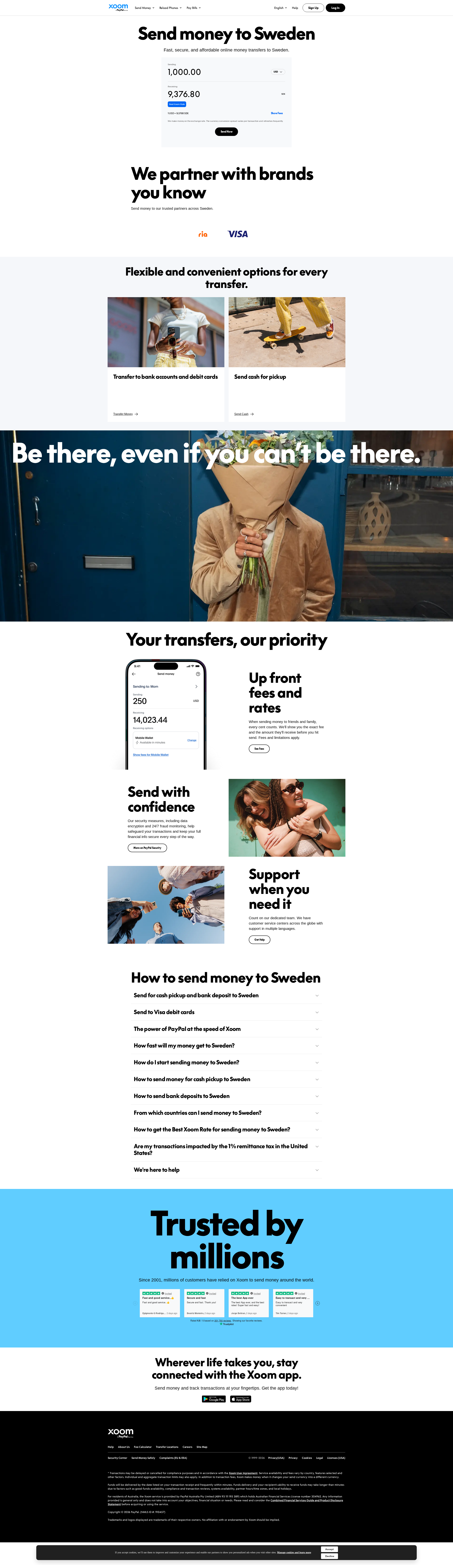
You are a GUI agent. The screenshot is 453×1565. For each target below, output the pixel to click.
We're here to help (157, 1169)
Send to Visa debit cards (164, 1012)
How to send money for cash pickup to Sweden (192, 1079)
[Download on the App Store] (240, 1401)
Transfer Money (123, 414)
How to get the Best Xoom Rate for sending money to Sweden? (212, 1129)
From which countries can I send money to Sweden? (198, 1112)
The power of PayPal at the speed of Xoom (187, 1028)
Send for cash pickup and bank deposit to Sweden (196, 995)
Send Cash (241, 414)
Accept (329, 1549)
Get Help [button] (259, 939)
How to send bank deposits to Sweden (182, 1095)
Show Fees (277, 113)
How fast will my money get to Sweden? (184, 1045)
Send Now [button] (227, 131)
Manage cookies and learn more (294, 1552)
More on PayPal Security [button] (147, 847)
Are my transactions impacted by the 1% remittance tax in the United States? (221, 1149)
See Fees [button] (259, 748)
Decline (329, 1556)
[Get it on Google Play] (214, 1401)
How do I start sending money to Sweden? (186, 1062)
